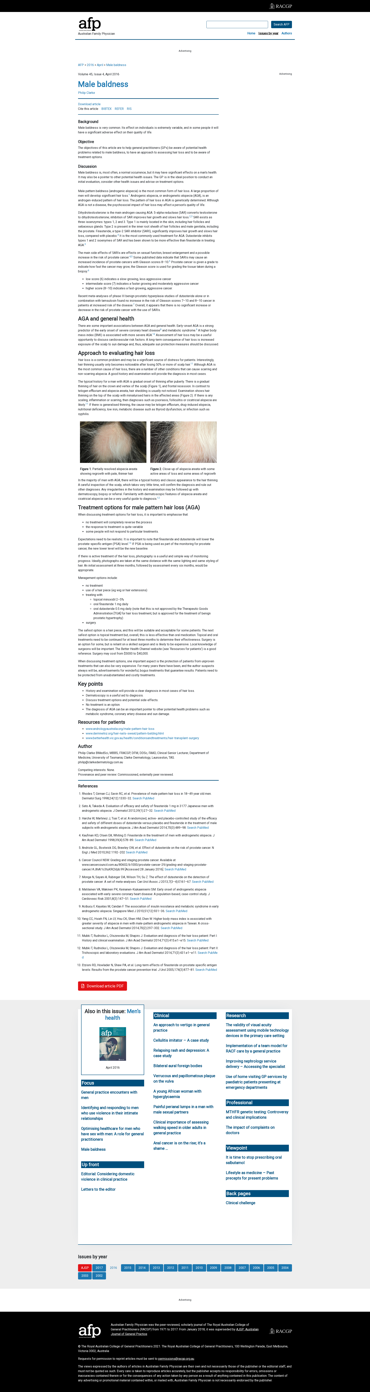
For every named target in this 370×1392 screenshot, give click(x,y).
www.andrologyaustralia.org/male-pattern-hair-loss (120, 729)
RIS (129, 109)
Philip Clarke (86, 93)
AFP (81, 65)
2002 (99, 1276)
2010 (199, 1268)
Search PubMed (143, 798)
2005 (270, 1268)
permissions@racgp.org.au (176, 1359)
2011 (185, 1268)
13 (130, 543)
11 (192, 363)
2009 (213, 1268)
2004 (285, 1268)
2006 (256, 1268)
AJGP (85, 1268)
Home (251, 33)
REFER (119, 109)
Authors (287, 33)
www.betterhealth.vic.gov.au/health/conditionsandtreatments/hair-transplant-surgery (142, 738)
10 (153, 334)
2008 (228, 1268)
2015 (127, 1268)
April (100, 65)
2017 (99, 1268)
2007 (242, 1268)
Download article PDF (105, 986)
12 (158, 497)
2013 (156, 1268)
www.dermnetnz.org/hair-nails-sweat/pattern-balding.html (125, 733)
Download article (89, 104)
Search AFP (281, 24)
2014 (142, 1268)
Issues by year (268, 33)
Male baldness (116, 65)
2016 (90, 65)
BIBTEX (106, 109)
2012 (170, 1268)
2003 (85, 1276)
